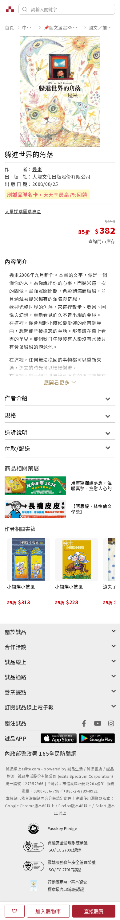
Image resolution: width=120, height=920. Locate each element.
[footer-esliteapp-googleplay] (96, 737)
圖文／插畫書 (102, 27)
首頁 (9, 27)
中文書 (28, 27)
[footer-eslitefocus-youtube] (97, 722)
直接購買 (94, 911)
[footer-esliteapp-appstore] (58, 737)
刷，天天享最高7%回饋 (47, 194)
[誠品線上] (10, 9)
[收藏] (15, 911)
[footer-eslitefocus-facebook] (84, 722)
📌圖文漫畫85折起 (62, 27)
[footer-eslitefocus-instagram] (111, 722)
